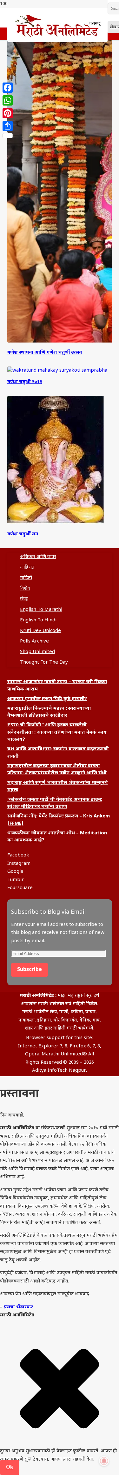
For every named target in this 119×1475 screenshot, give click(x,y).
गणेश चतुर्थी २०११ (24, 382)
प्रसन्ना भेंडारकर (18, 1307)
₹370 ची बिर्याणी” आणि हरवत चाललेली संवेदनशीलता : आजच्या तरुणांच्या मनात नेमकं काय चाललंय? (57, 732)
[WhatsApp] (7, 100)
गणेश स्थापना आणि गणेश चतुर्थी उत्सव (44, 353)
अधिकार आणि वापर (38, 557)
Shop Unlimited (37, 652)
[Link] (57, 41)
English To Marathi (41, 610)
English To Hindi (38, 620)
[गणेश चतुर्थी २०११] (57, 370)
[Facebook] (7, 87)
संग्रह (24, 599)
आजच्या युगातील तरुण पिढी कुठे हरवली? (47, 699)
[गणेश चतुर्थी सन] (55, 523)
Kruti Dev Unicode (40, 631)
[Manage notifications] (104, 1461)
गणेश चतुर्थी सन (22, 534)
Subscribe (29, 969)
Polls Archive (34, 641)
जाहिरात (27, 567)
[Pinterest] (7, 113)
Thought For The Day (44, 662)
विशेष (25, 589)
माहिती (26, 578)
